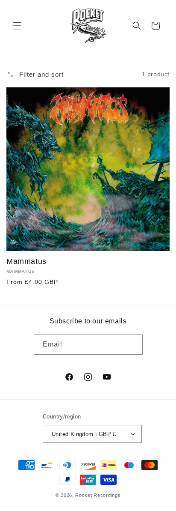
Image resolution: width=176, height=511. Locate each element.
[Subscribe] (132, 345)
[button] (17, 25)
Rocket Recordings (97, 495)
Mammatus (26, 261)
